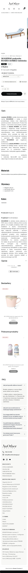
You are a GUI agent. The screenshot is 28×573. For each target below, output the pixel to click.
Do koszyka (13, 323)
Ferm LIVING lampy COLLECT (9, 556)
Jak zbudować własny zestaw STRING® (12, 541)
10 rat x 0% (5, 497)
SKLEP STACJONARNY (8, 524)
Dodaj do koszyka (12, 94)
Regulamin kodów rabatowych (10, 489)
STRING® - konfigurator (8, 543)
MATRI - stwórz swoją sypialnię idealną (11, 545)
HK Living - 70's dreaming (8, 554)
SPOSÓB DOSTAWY (7, 504)
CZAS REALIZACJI (7, 502)
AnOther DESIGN (5, 12)
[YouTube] (10, 459)
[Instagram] (7, 459)
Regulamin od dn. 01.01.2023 (9, 486)
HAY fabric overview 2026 (9, 536)
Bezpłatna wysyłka (7, 493)
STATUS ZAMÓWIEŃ (7, 467)
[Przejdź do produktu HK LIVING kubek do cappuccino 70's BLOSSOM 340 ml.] (13, 301)
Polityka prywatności (7, 500)
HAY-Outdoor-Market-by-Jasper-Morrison (13, 552)
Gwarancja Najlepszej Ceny (9, 491)
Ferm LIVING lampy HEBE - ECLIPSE (11, 558)
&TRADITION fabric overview (9, 532)
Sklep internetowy (13, 568)
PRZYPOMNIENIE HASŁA (8, 473)
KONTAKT (4, 526)
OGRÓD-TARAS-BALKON (16, 12)
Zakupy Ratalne (6, 495)
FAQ (3, 513)
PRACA (4, 521)
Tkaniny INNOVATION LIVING (9, 539)
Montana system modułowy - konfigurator (13, 534)
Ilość (2, 86)
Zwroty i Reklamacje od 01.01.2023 (11, 484)
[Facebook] (3, 459)
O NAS (4, 519)
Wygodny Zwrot (6, 482)
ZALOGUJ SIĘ (5, 469)
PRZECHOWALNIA (7, 476)
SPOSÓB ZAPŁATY (7, 506)
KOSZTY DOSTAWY (7, 508)
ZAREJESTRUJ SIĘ (7, 471)
